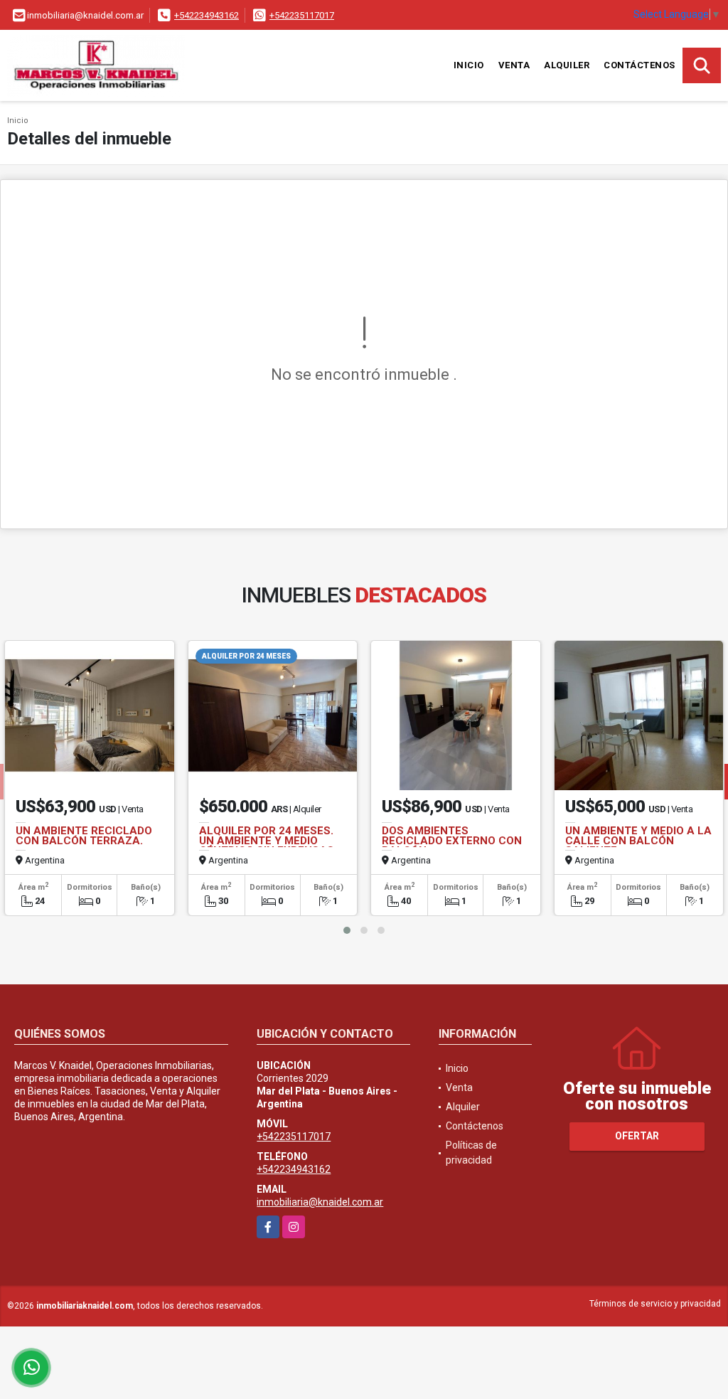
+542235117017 (301, 15)
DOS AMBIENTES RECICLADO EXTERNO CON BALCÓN (452, 840)
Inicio (469, 65)
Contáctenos (639, 65)
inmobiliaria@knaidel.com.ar (320, 1202)
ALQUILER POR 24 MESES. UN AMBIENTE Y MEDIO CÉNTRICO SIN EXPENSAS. (268, 840)
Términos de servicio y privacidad (655, 1304)
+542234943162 (206, 15)
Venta (514, 65)
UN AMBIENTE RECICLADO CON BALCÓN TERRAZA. (84, 835)
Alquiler (566, 65)
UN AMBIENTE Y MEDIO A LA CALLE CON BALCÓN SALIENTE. (638, 840)
